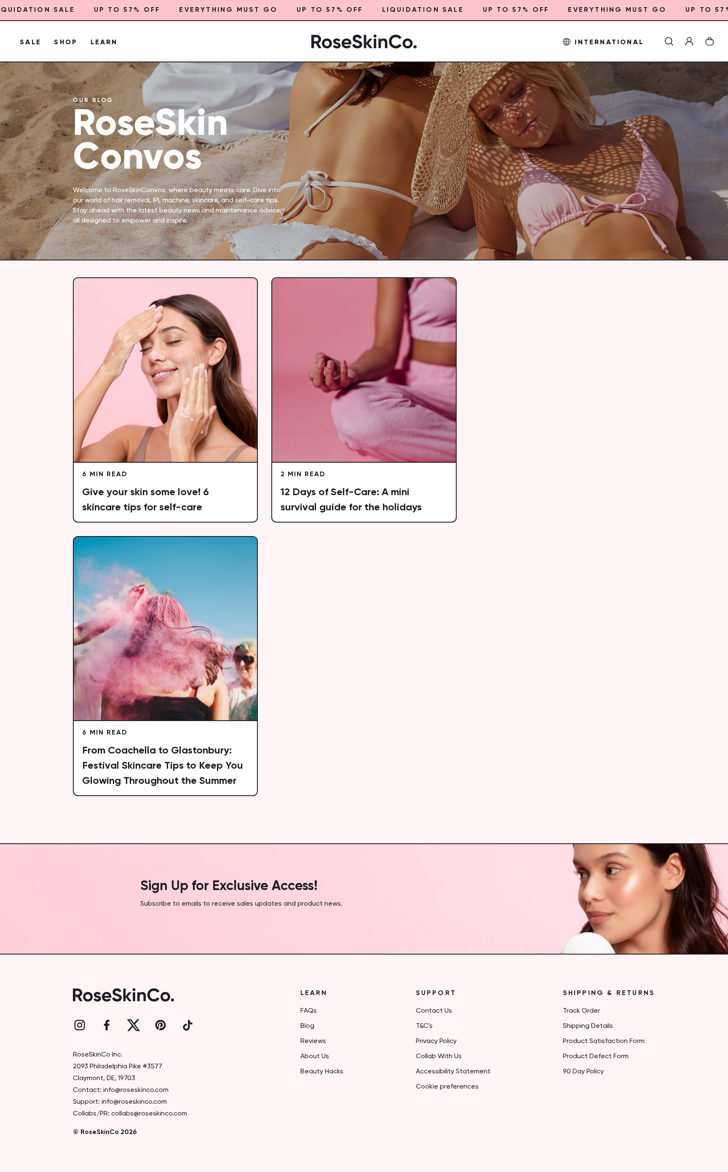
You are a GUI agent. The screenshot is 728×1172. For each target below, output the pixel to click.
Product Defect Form (596, 1056)
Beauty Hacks (321, 1071)
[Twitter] (133, 1025)
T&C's (424, 1026)
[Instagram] (79, 1025)
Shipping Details (588, 1026)
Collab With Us (439, 1056)
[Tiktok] (187, 1025)
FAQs (308, 1011)
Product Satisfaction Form (604, 1041)
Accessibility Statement (453, 1071)
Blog (307, 1026)
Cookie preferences (447, 1086)
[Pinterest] (160, 1025)
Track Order (581, 1011)
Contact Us (434, 1011)
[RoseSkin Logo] (364, 41)
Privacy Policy (436, 1041)
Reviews (313, 1041)
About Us (314, 1056)
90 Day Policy (583, 1071)
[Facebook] (106, 1025)
